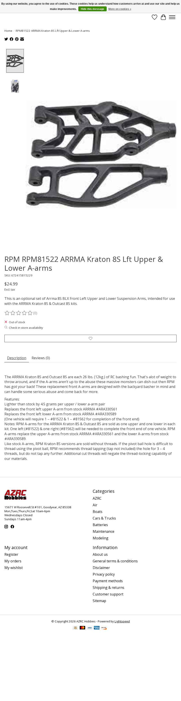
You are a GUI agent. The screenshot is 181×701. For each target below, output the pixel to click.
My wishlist (13, 567)
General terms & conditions (115, 561)
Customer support (108, 594)
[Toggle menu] (172, 17)
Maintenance (103, 531)
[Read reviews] (18, 313)
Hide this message (92, 9)
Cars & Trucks (104, 518)
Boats (97, 511)
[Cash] (75, 628)
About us (100, 554)
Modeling (100, 538)
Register (11, 554)
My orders (12, 561)
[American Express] (97, 628)
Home (8, 31)
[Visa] (89, 628)
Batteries (100, 524)
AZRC (97, 498)
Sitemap (99, 600)
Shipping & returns (108, 587)
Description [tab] (16, 357)
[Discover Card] (104, 628)
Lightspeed (122, 621)
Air (95, 505)
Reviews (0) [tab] (41, 357)
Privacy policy (104, 574)
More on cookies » (119, 9)
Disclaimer (101, 567)
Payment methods (108, 580)
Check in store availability (26, 328)
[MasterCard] (82, 628)
